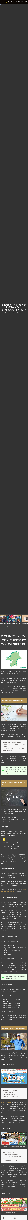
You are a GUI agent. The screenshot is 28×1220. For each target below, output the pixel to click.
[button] (26, 2)
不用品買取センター (6, 1102)
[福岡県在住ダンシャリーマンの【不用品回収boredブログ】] (14, 2)
